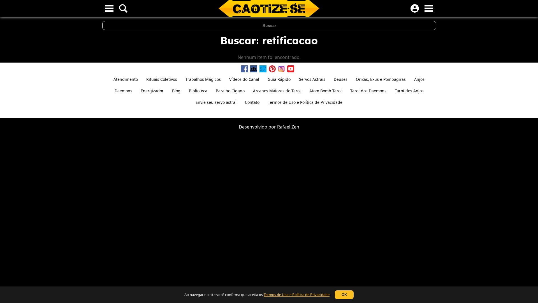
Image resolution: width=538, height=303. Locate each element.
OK (344, 295)
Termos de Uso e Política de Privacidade (297, 294)
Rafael (283, 127)
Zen (295, 127)
